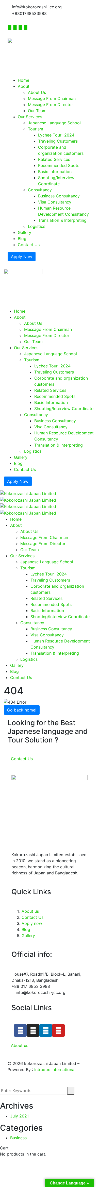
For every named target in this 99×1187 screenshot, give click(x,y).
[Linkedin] (45, 1030)
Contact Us (32, 917)
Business (18, 1137)
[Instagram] (33, 1030)
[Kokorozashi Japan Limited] (28, 493)
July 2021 (19, 1115)
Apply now (32, 923)
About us (30, 911)
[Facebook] (20, 1030)
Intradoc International (54, 1069)
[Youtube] (58, 1030)
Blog (26, 929)
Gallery (28, 935)
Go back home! (21, 710)
